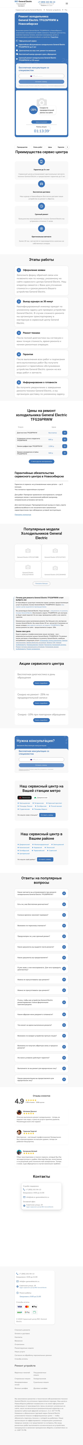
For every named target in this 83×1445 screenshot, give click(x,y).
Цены (50, 147)
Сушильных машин (41, 1382)
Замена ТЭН (51, 642)
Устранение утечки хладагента (50, 640)
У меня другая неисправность (41, 461)
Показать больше (41, 583)
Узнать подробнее (41, 683)
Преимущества (22, 147)
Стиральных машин (22, 1379)
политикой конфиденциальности (56, 85)
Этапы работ (37, 147)
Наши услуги (20, 1352)
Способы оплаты (21, 1359)
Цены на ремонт (41, 122)
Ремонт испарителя (33, 649)
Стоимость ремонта (22, 1330)
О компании (19, 1344)
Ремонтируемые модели (24, 1348)
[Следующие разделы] (67, 147)
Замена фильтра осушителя (36, 642)
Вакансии (19, 1341)
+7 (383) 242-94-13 (46, 2)
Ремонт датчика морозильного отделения (30, 647)
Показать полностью (23, 515)
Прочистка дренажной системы (55, 645)
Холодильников (40, 1379)
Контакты (18, 1337)
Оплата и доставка (22, 1333)
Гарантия (61, 147)
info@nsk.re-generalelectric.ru (37, 1197)
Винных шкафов (21, 1388)
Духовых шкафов (40, 1388)
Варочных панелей (22, 1373)
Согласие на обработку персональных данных (33, 1355)
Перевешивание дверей (35, 645)
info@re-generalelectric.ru (29, 1281)
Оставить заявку (47, 815)
